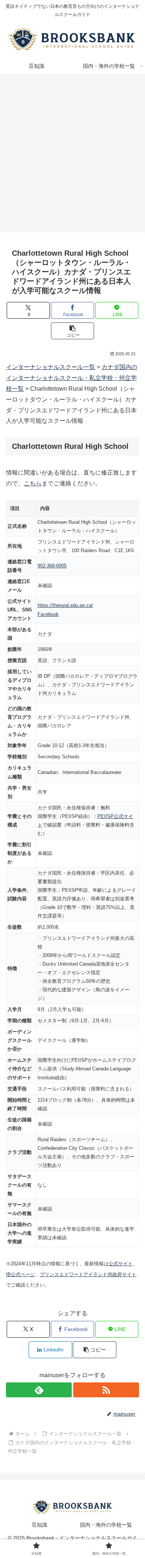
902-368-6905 (52, 566)
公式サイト (121, 1263)
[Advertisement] (72, 155)
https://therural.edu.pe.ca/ (65, 605)
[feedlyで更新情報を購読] (39, 1389)
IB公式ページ (20, 1274)
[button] (72, 330)
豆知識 (39, 1525)
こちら (33, 483)
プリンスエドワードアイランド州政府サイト (88, 1274)
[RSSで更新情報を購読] (106, 1389)
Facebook (48, 614)
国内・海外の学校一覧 (106, 1525)
